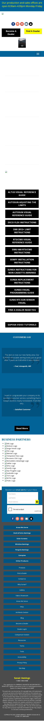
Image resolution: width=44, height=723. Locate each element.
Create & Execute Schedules (18, 136)
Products (22, 568)
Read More (22, 428)
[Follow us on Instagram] (17, 24)
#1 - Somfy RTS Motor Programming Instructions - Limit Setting (20, 105)
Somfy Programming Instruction (20, 160)
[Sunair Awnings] (22, 14)
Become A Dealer (11, 32)
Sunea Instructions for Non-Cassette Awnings (22, 271)
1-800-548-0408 (22, 18)
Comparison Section (22, 635)
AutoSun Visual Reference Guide (22, 214)
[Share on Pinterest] (22, 24)
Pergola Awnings (22, 550)
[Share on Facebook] (13, 24)
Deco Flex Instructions (22, 222)
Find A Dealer (33, 31)
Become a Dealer (22, 623)
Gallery (22, 590)
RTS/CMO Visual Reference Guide (22, 241)
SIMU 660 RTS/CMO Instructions (22, 251)
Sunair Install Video (14, 88)
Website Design (31, 715)
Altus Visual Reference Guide (22, 194)
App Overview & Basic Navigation (20, 141)
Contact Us (22, 579)
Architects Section (22, 612)
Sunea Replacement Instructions (22, 281)
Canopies (22, 555)
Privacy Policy (22, 663)
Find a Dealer (22, 573)
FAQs (22, 607)
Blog (22, 618)
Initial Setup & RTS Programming (20, 127)
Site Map (22, 668)
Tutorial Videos (12, 113)
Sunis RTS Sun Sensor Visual (22, 301)
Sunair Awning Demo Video (18, 83)
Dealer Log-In (22, 629)
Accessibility (22, 657)
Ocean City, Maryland (22, 716)
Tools (22, 651)
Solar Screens (22, 539)
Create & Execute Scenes (17, 131)
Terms (22, 646)
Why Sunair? (22, 584)
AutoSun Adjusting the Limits (22, 204)
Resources (22, 640)
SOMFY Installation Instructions (22, 261)
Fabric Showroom (22, 596)
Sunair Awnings (21, 715)
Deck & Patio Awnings (22, 533)
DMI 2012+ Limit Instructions (22, 231)
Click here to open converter (19, 71)
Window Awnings (22, 544)
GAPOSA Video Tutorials (22, 324)
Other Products (22, 561)
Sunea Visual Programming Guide (22, 291)
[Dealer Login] (31, 24)
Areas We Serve (22, 527)
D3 (39, 715)
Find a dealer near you (22, 309)
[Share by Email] (26, 24)
